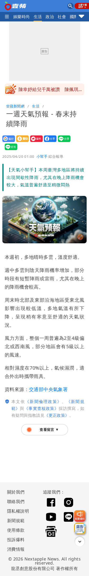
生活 (38, 16)
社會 (62, 16)
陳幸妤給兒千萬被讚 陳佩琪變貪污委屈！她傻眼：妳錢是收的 (51, 90)
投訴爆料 (16, 539)
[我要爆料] (79, 516)
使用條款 (16, 530)
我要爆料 (35, 141)
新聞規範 (16, 520)
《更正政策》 (56, 415)
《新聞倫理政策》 (43, 401)
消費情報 (16, 549)
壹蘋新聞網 (15, 106)
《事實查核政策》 (41, 408)
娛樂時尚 (21, 16)
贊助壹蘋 (21, 141)
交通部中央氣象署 (48, 389)
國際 (74, 16)
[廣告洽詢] (79, 528)
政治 (50, 16)
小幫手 (42, 156)
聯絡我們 (16, 501)
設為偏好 (7, 141)
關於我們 (16, 492)
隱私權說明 (16, 511)
